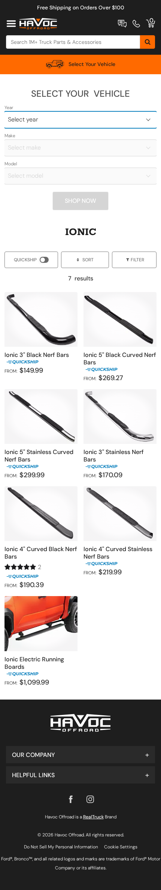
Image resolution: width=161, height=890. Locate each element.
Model (10, 164)
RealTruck (93, 817)
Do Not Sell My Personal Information (61, 847)
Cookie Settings (120, 847)
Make (9, 136)
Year (8, 108)
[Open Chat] (122, 23)
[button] (80, 754)
